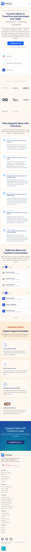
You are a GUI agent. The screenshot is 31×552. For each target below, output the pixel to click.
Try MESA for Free (15, 43)
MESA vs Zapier (5, 488)
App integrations (5, 478)
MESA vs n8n (4, 492)
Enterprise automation (6, 508)
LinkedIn (11, 539)
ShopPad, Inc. (23, 542)
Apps (9, 10)
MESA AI (3, 474)
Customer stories (5, 522)
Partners (3, 529)
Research (3, 520)
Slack (13, 10)
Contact (3, 532)
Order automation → (11, 155)
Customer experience (6, 501)
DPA (9, 543)
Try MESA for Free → (15, 442)
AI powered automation (7, 506)
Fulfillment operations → (12, 174)
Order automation (5, 497)
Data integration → (10, 192)
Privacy (2, 543)
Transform (18, 10)
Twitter (2, 539)
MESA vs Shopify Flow (6, 486)
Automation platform (6, 472)
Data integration (5, 504)
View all (15, 317)
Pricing (3, 481)
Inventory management (7, 499)
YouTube (6, 539)
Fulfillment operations (6, 502)
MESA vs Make (4, 490)
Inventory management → (12, 138)
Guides (3, 517)
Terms (6, 543)
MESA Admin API (5, 515)
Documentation (5, 513)
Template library (5, 476)
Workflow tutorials (5, 518)
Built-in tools (4, 480)
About (2, 527)
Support (3, 531)
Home (4, 10)
